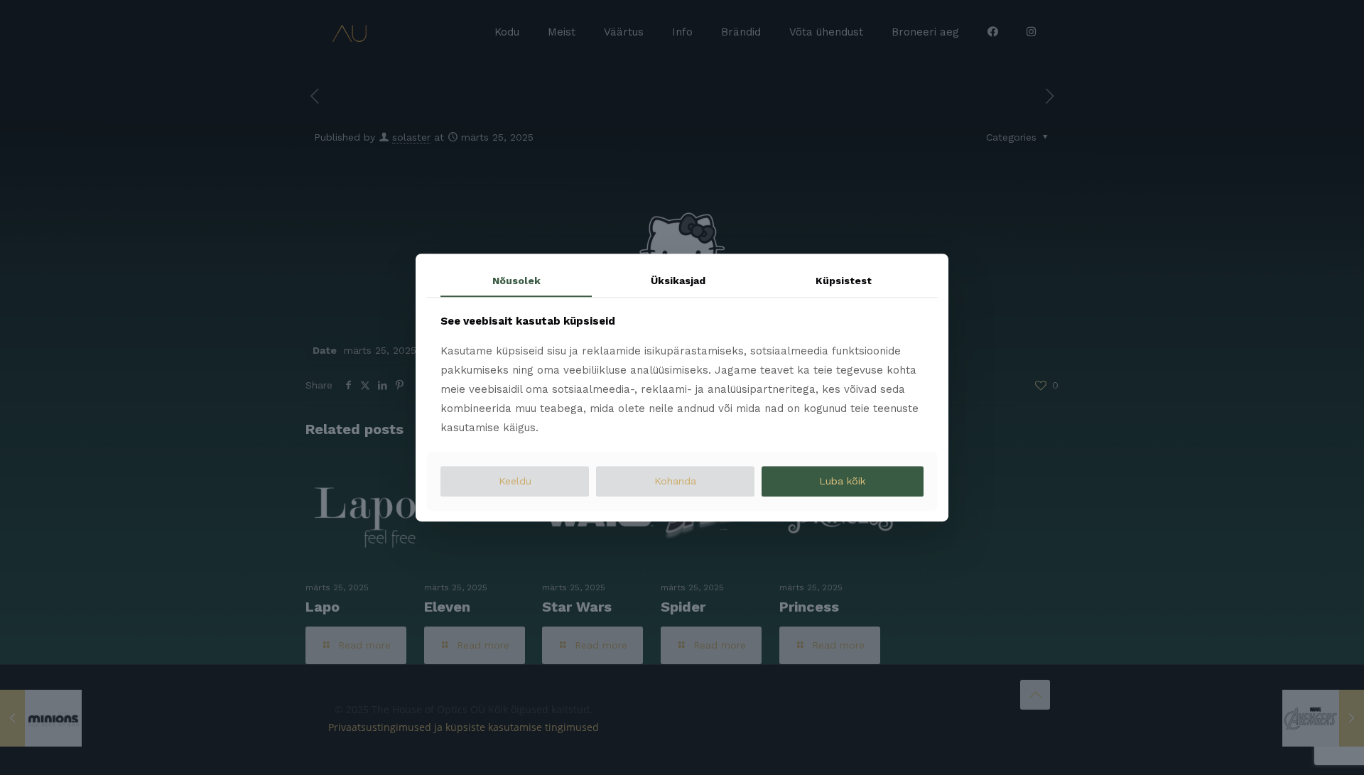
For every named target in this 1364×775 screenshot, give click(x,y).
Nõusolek (516, 280)
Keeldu (515, 481)
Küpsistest (844, 280)
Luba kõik (842, 481)
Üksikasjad (678, 280)
